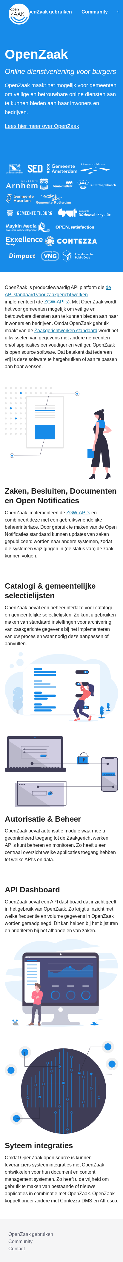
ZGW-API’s (56, 301)
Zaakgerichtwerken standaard (65, 330)
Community (95, 11)
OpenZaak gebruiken (48, 11)
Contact (16, 1248)
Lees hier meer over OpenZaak (42, 126)
